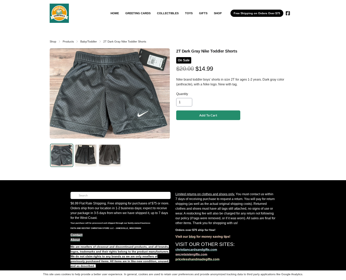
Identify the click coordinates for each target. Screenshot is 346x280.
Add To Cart (208, 115)
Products (68, 41)
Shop (53, 41)
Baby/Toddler (88, 41)
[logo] (59, 13)
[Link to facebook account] (288, 13)
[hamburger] (73, 7)
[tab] (61, 155)
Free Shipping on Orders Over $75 (257, 13)
